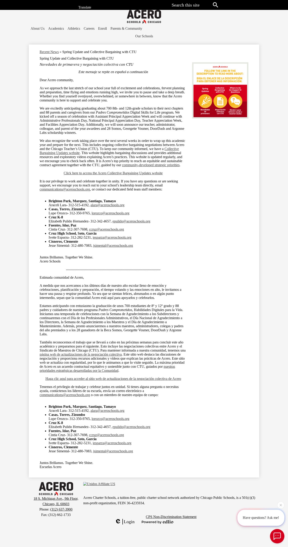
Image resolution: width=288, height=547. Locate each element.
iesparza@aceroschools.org (112, 237)
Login (129, 521)
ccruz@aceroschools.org (106, 229)
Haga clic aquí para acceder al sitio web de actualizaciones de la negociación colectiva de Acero (113, 379)
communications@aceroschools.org (65, 189)
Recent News (49, 52)
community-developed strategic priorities (151, 165)
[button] (37, 28)
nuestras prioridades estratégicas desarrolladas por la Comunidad (107, 368)
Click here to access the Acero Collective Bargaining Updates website (113, 173)
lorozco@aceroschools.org (110, 213)
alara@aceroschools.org (107, 205)
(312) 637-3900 (61, 509)
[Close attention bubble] (280, 504)
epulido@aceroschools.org (131, 221)
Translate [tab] (84, 7)
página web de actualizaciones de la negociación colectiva (81, 354)
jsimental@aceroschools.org (113, 245)
